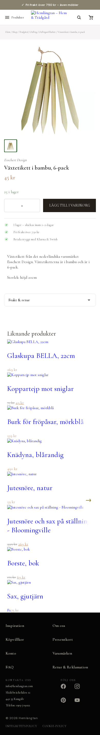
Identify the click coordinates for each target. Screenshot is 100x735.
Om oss (59, 625)
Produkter (17, 17)
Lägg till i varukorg (69, 205)
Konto (11, 653)
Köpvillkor (15, 639)
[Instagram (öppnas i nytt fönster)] (80, 689)
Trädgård (23, 32)
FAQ (10, 667)
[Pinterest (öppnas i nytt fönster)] (66, 703)
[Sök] (79, 17)
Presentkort (63, 639)
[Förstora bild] (85, 55)
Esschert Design (15, 160)
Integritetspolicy (21, 726)
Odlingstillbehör (47, 32)
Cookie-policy (54, 726)
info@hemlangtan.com (19, 686)
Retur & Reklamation (70, 667)
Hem (7, 32)
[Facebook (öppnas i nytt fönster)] (66, 689)
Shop (14, 32)
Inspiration (15, 625)
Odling (33, 32)
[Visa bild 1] (10, 145)
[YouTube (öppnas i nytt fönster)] (80, 703)
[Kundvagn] (90, 17)
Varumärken (62, 653)
